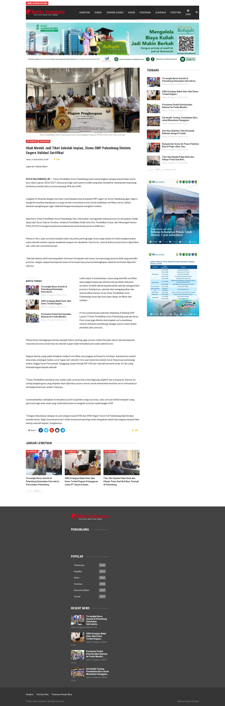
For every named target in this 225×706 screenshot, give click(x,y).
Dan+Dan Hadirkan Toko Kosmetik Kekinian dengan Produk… (178, 132)
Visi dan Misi (42, 694)
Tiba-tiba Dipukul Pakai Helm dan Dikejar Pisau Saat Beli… (178, 158)
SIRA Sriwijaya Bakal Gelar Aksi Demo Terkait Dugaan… (56, 302)
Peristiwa (176, 12)
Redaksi (29, 694)
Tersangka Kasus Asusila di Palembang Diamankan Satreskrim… (54, 289)
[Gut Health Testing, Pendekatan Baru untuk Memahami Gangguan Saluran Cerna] (153, 121)
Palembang (32, 141)
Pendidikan (145, 12)
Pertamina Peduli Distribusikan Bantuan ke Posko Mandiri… (56, 315)
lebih (188, 14)
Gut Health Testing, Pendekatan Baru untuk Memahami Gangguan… (180, 119)
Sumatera (84, 12)
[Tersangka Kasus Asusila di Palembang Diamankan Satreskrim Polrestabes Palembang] (32, 290)
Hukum (131, 12)
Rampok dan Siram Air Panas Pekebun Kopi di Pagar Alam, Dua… (180, 145)
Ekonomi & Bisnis (115, 12)
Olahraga (160, 12)
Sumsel (98, 12)
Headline (78, 571)
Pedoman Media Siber (62, 694)
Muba (76, 577)
